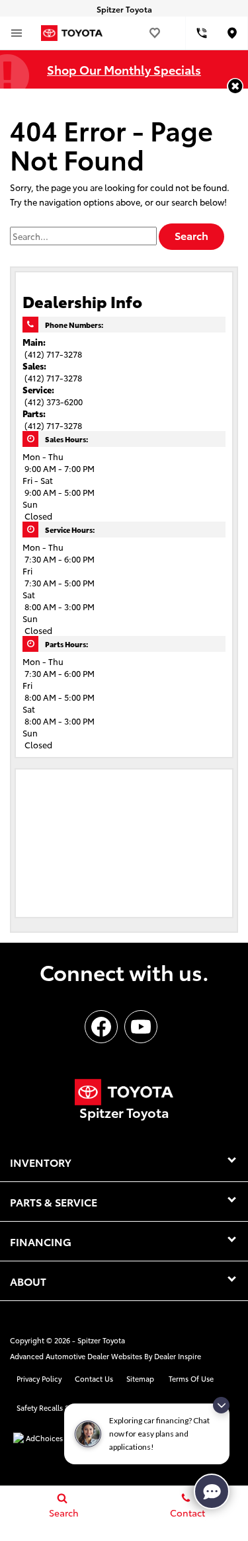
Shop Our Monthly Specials (124, 69)
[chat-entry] (211, 1491)
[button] (235, 86)
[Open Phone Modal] (201, 33)
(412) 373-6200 (53, 401)
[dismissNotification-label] (221, 1405)
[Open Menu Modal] (16, 33)
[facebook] (101, 1026)
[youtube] (140, 1026)
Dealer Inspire (177, 1356)
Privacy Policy (39, 1378)
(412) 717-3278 (53, 354)
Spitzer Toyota (101, 1340)
